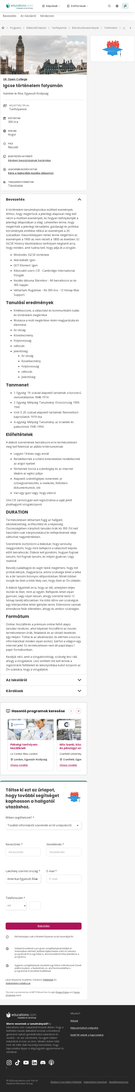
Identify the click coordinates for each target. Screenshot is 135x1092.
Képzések (52, 6)
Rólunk (74, 1021)
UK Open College (15, 79)
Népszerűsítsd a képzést (84, 1028)
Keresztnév (14, 844)
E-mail (51, 871)
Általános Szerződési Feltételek (66, 1082)
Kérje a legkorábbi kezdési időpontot (31, 173)
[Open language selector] (117, 6)
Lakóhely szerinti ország (23, 871)
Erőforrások (78, 6)
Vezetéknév (55, 844)
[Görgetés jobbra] (130, 28)
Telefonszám (15, 898)
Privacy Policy (62, 992)
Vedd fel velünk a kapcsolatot (87, 1035)
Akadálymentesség (118, 1082)
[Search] (109, 6)
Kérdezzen (47, 16)
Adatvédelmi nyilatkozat (18, 983)
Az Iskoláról (28, 16)
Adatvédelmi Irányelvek (95, 1082)
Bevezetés (9, 16)
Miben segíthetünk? (20, 817)
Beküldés (43, 926)
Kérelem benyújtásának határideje (29, 160)
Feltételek (48, 979)
